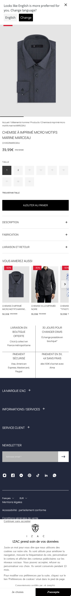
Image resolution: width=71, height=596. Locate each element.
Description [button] (10, 222)
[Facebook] (13, 475)
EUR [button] (22, 498)
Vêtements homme (20, 122)
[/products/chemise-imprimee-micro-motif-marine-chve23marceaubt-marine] (15, 284)
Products (35, 122)
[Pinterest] (29, 475)
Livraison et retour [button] (16, 247)
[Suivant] (65, 284)
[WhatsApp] (54, 475)
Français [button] (6, 498)
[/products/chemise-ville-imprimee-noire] (44, 284)
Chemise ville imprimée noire (43, 307)
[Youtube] (21, 475)
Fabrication (10, 234)
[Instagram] (4, 475)
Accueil (6, 122)
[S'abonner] (63, 456)
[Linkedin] (46, 475)
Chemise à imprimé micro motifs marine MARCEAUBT (13, 307)
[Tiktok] (38, 475)
